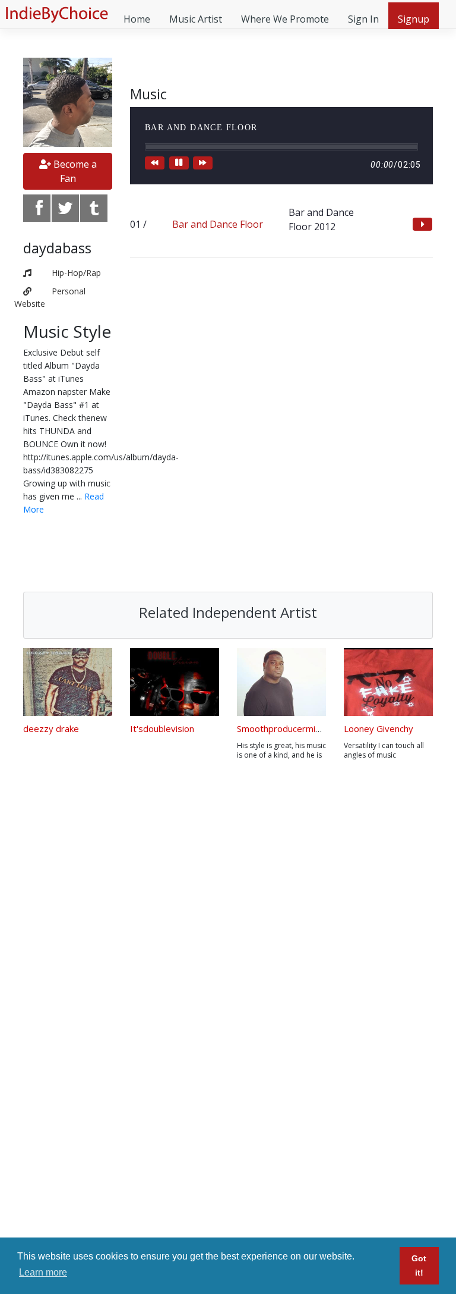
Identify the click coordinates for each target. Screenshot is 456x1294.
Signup (413, 19)
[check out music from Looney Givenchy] (388, 682)
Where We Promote (285, 19)
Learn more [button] (43, 1272)
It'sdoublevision (162, 728)
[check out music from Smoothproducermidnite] (281, 682)
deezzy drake (51, 728)
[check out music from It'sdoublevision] (174, 682)
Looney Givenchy (378, 728)
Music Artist (195, 19)
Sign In (363, 19)
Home (137, 19)
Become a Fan (74, 171)
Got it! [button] (418, 1265)
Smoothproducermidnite (286, 728)
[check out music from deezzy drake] (67, 682)
